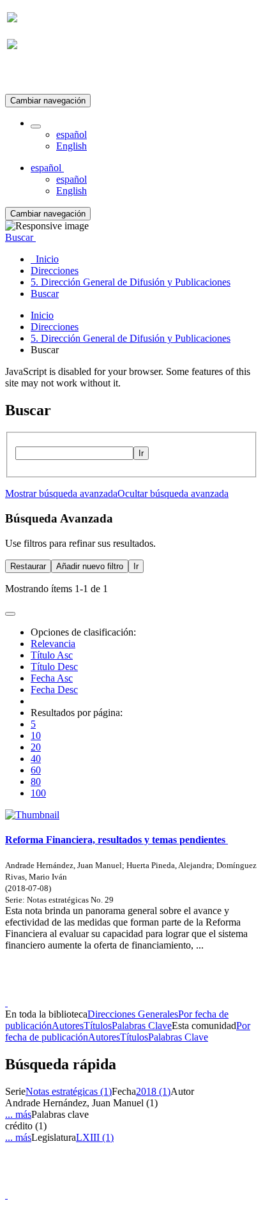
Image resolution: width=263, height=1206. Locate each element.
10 (36, 735)
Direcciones (55, 326)
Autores (68, 1025)
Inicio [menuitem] (45, 259)
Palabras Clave (142, 1025)
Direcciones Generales (132, 1014)
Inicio (42, 315)
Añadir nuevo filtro (89, 566)
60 (36, 770)
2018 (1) (153, 1091)
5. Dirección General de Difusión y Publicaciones (130, 338)
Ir (141, 453)
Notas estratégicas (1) (69, 1091)
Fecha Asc (52, 678)
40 (36, 758)
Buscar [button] (20, 237)
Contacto (104, 991)
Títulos (98, 1025)
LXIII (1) (95, 1137)
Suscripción (30, 75)
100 (38, 793)
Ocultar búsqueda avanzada (173, 493)
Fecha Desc (54, 689)
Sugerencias (153, 991)
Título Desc (54, 666)
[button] (36, 126)
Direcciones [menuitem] (55, 270)
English (71, 146)
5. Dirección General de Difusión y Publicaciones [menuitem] (130, 282)
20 (36, 747)
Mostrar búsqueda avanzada (61, 493)
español (71, 134)
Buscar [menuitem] (45, 293)
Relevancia (53, 643)
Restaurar (28, 566)
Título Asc (52, 655)
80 (36, 781)
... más (18, 1114)
